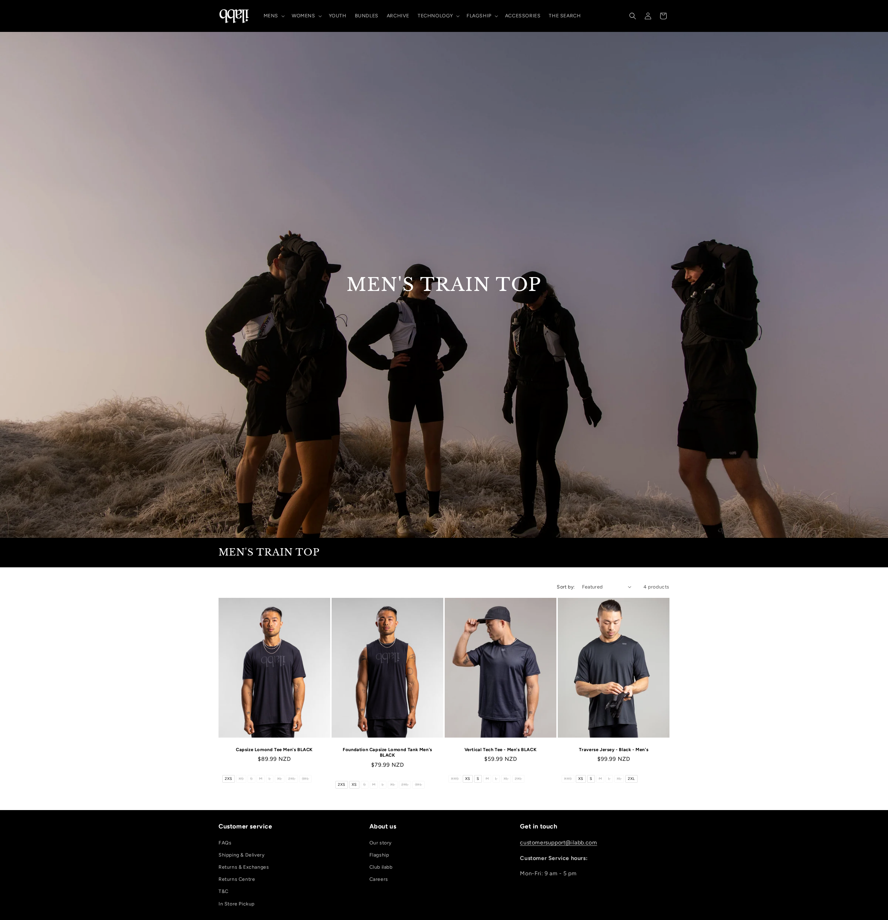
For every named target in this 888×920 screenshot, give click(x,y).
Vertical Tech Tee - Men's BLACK (500, 749)
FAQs (225, 843)
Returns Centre (237, 879)
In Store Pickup (237, 904)
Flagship (379, 855)
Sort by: (566, 587)
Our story (380, 843)
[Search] (632, 16)
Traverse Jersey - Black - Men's (614, 749)
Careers (378, 879)
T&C (224, 892)
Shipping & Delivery (241, 855)
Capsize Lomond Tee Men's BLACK (274, 749)
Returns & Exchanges (244, 867)
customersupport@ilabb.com (558, 842)
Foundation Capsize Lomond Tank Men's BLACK (387, 752)
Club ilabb (381, 867)
